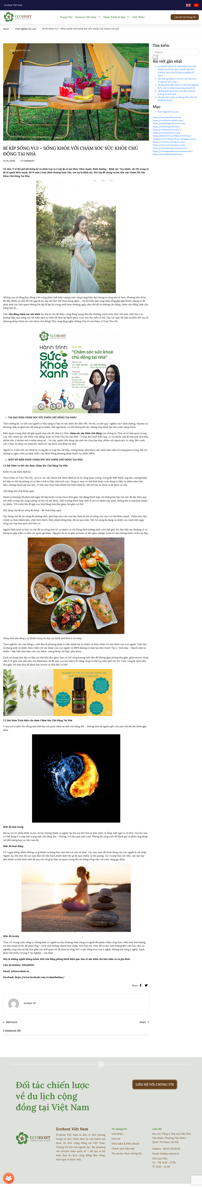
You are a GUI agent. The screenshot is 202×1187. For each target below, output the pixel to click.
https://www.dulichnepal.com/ (168, 154)
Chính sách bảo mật (123, 1148)
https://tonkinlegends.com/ (166, 126)
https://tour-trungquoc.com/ (182, 139)
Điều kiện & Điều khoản (126, 1143)
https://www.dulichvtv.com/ (167, 132)
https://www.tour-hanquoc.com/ (169, 142)
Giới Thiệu (138, 17)
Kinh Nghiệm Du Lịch (25, 28)
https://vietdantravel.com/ (166, 129)
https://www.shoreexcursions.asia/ (170, 148)
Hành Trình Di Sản (114, 17)
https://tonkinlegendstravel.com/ (169, 123)
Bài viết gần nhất (167, 61)
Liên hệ (116, 1138)
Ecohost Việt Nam (85, 17)
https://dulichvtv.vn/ (163, 135)
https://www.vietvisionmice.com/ (169, 145)
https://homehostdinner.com (167, 117)
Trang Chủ (66, 17)
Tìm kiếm (161, 45)
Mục (157, 106)
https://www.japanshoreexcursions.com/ (173, 151)
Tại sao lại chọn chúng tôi (127, 1153)
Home (6, 28)
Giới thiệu (117, 1133)
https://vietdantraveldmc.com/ (168, 120)
